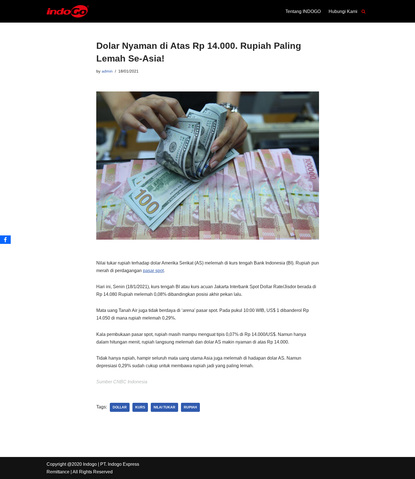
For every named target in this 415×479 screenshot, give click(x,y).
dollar (120, 407)
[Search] (363, 11)
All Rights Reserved (93, 471)
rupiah (190, 407)
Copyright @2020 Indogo (72, 464)
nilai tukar (164, 407)
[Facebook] (5, 239)
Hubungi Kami (343, 11)
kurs (140, 407)
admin (107, 71)
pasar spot (153, 270)
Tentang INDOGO (303, 11)
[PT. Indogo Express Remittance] (68, 11)
